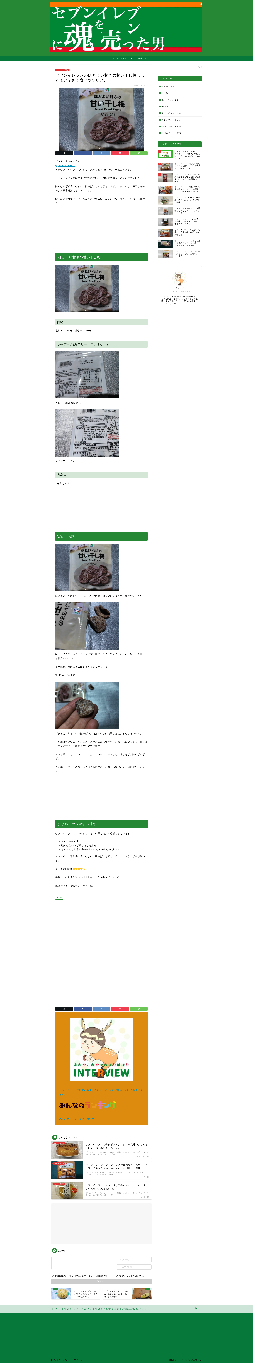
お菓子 (60, 897)
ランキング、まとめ (171, 126)
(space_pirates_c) (65, 165)
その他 (165, 93)
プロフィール (78, 1360)
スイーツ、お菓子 (62, 70)
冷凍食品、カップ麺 (171, 133)
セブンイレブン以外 (171, 113)
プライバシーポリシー (61, 1360)
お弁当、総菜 (168, 86)
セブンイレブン (169, 106)
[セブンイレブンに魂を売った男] (126, 49)
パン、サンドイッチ (171, 120)
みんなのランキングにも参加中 (76, 1119)
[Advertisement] (101, 229)
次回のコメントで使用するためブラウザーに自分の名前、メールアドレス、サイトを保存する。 (100, 1276)
